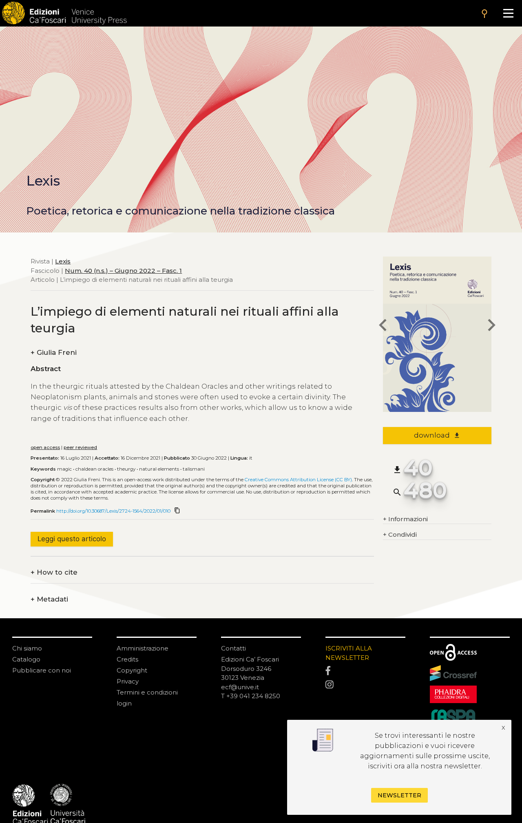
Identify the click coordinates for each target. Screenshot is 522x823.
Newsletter (399, 795)
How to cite (54, 572)
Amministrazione (142, 648)
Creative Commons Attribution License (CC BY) (298, 479)
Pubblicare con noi (41, 670)
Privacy (128, 681)
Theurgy (126, 469)
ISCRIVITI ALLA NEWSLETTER (348, 652)
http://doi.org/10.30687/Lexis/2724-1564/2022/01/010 (113, 511)
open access (45, 447)
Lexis (63, 261)
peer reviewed (80, 447)
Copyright (132, 670)
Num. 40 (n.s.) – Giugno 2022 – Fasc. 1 (123, 270)
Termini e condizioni (147, 692)
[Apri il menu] (508, 13)
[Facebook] (365, 671)
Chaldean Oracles (94, 469)
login (124, 703)
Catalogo (26, 659)
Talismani (194, 469)
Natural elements (159, 469)
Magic (64, 469)
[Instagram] (365, 685)
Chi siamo (27, 648)
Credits (127, 659)
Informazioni (405, 519)
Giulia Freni (54, 352)
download (437, 435)
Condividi (400, 534)
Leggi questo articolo (72, 539)
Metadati (49, 599)
